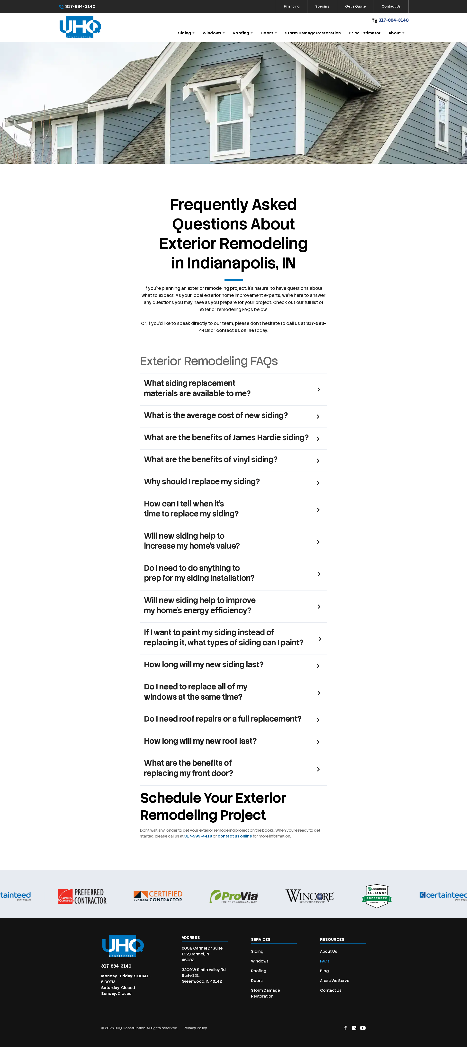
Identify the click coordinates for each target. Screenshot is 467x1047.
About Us (328, 951)
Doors (257, 980)
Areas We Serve (334, 980)
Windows (260, 961)
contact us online (235, 330)
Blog (324, 970)
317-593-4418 (198, 836)
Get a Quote (355, 6)
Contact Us (391, 6)
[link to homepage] (80, 27)
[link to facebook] (345, 1028)
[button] (186, 33)
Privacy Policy (195, 1028)
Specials (322, 6)
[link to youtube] (363, 1028)
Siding (257, 951)
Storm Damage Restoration (265, 993)
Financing (291, 6)
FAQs (325, 961)
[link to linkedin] (354, 1028)
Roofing (258, 970)
